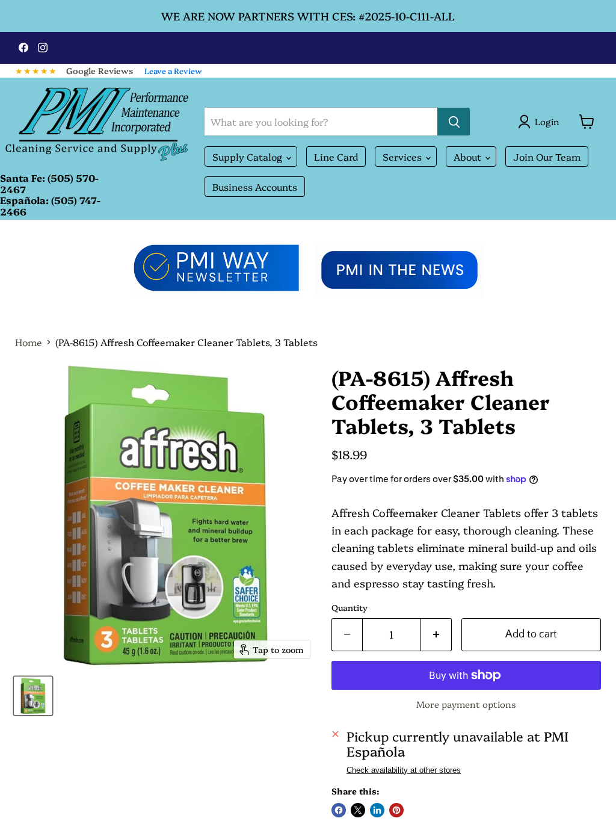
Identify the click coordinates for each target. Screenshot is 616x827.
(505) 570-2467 (49, 183)
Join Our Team (547, 156)
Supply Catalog (248, 156)
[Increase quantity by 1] (436, 634)
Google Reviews (99, 70)
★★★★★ (36, 70)
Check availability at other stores (403, 770)
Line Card (336, 156)
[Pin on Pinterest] (396, 810)
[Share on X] (358, 810)
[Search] (453, 121)
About (469, 156)
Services (403, 156)
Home (28, 341)
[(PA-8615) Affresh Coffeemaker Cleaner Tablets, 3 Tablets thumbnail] (33, 696)
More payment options (466, 704)
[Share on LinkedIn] (377, 810)
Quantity (349, 607)
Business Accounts (254, 186)
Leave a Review (173, 70)
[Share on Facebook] (338, 810)
